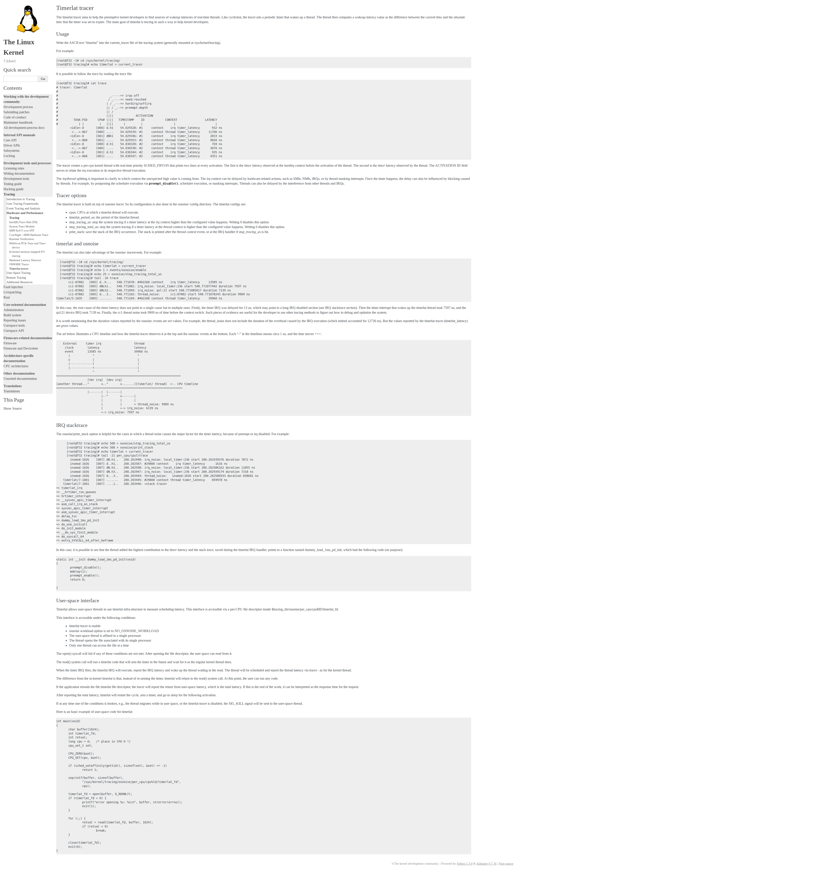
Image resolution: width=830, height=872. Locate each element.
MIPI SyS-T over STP (21, 230)
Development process (18, 107)
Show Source (12, 408)
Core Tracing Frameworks (22, 203)
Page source (506, 863)
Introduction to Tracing (20, 199)
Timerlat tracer (19, 268)
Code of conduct (14, 117)
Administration (13, 310)
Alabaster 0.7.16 (486, 863)
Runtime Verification (21, 239)
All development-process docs (24, 127)
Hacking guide (13, 189)
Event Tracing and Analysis (23, 208)
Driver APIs (11, 145)
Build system (12, 315)
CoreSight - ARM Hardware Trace (28, 234)
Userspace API (13, 330)
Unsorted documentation (20, 378)
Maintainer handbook (18, 122)
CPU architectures (15, 366)
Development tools (16, 178)
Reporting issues (14, 320)
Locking (9, 156)
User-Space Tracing (18, 273)
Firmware (10, 343)
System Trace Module (22, 226)
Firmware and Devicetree (20, 348)
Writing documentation (19, 173)
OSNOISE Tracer (19, 264)
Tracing (9, 194)
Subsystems (11, 150)
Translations (11, 391)
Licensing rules (13, 168)
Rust (6, 297)
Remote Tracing (16, 277)
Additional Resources (19, 282)
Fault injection (13, 287)
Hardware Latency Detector (25, 260)
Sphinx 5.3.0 (464, 863)
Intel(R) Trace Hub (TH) (23, 222)
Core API (9, 140)
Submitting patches (16, 112)
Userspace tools (14, 325)
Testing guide (12, 184)
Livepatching (12, 292)
